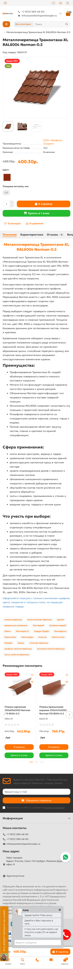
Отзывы (54, 234)
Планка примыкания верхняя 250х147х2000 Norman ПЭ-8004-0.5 (53, 710)
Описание (10, 234)
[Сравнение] (60, 3)
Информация (13, 818)
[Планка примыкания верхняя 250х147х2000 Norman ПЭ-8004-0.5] (53, 688)
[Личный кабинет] (67, 3)
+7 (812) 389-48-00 (32, 11)
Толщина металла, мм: (16, 186)
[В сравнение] (32, 681)
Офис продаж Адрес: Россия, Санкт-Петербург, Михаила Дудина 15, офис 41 (37, 861)
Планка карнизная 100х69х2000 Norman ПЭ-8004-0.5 (17, 710)
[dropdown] (5, 3)
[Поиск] (66, 24)
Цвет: (6, 169)
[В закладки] (32, 675)
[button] (4, 715)
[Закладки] (53, 3)
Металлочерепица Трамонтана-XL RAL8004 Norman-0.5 (36, 247)
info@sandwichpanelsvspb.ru (39, 15)
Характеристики (31, 234)
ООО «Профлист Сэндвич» (53, 142)
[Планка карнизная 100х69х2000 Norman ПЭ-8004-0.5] (19, 688)
